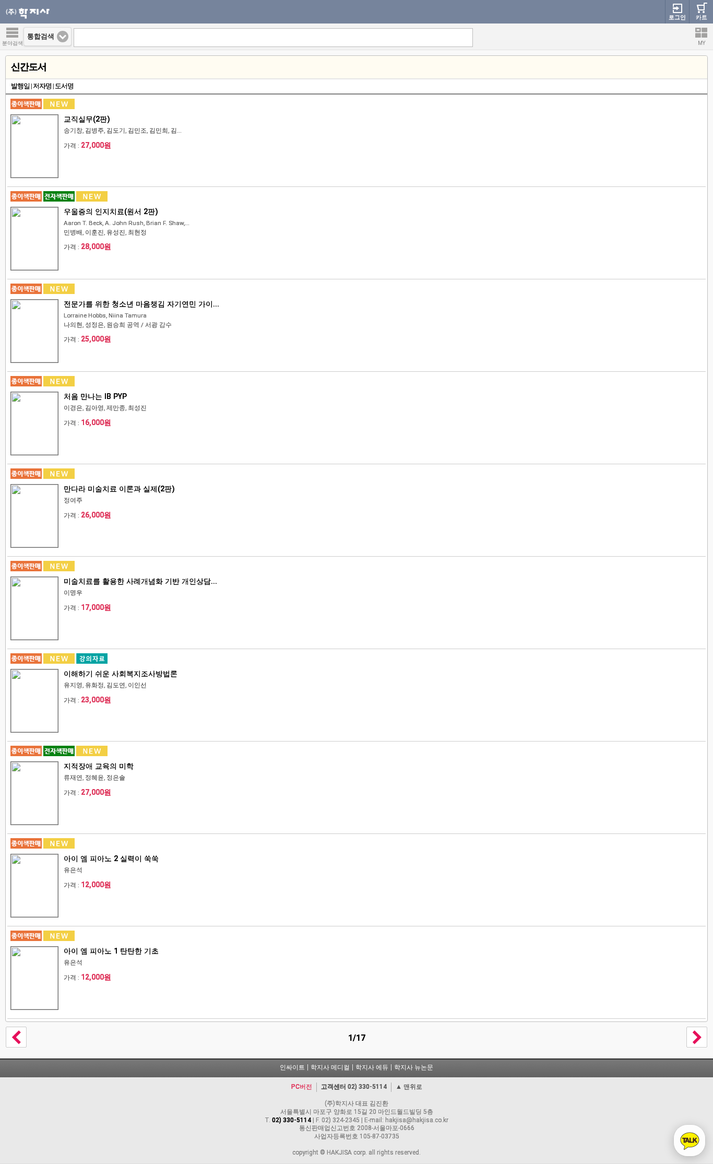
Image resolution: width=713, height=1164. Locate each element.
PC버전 (301, 1086)
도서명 (64, 86)
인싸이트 (292, 1067)
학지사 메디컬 (330, 1067)
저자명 (42, 86)
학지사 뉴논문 (413, 1067)
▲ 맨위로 (409, 1086)
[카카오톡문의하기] (689, 1140)
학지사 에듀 (371, 1067)
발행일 (20, 86)
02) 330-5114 (367, 1086)
